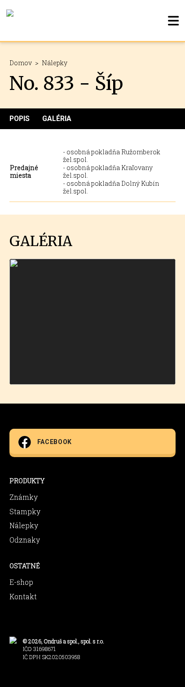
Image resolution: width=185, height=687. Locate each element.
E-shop (21, 582)
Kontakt (23, 596)
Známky (23, 497)
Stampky (24, 511)
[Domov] (9, 20)
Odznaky (24, 539)
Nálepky (54, 62)
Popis (19, 118)
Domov (20, 62)
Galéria (56, 118)
